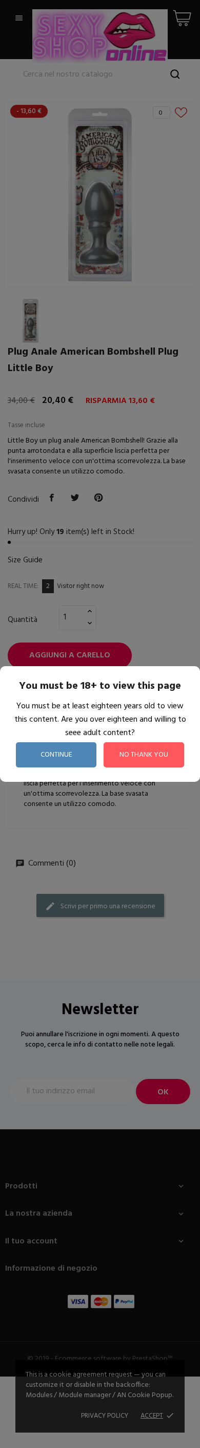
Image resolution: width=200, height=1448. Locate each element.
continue (56, 755)
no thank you (143, 755)
